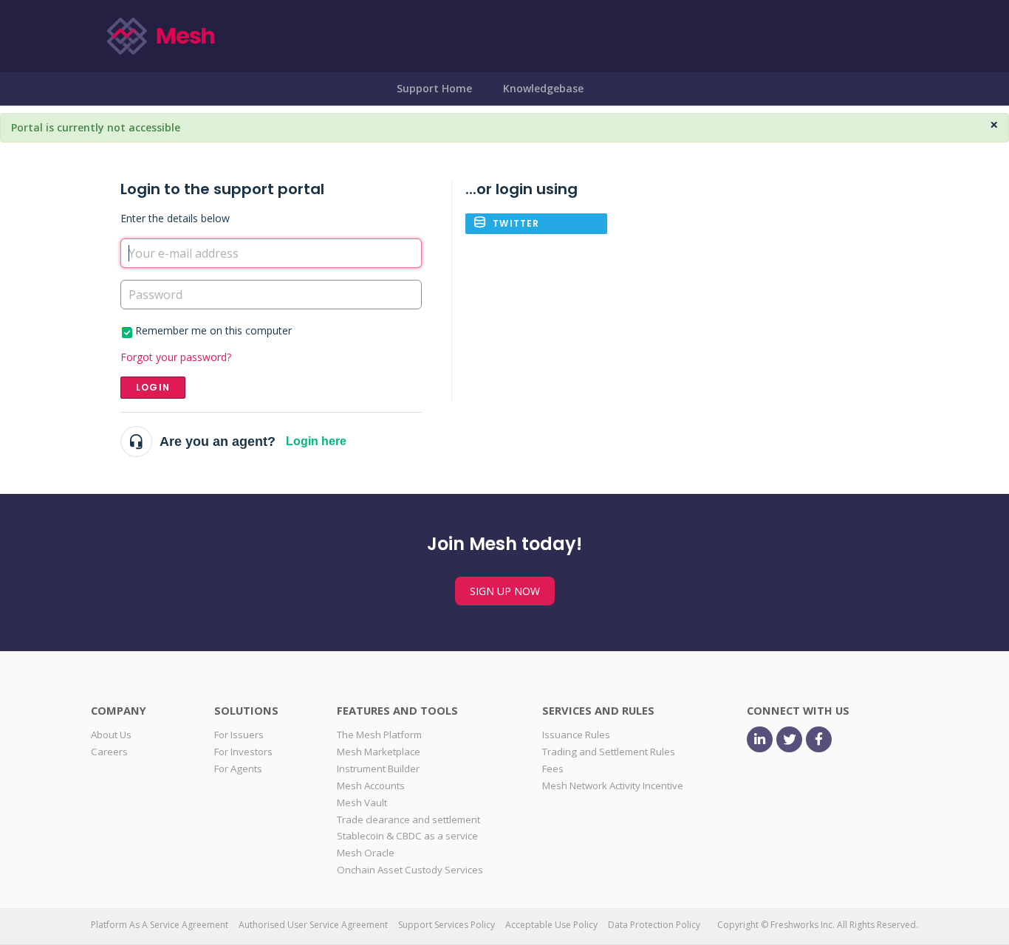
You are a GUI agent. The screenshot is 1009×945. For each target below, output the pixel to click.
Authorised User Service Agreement (313, 924)
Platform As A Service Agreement (159, 924)
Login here (316, 441)
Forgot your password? (175, 357)
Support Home (434, 88)
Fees (553, 768)
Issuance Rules (576, 734)
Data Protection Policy (654, 924)
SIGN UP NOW (505, 591)
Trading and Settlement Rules (608, 751)
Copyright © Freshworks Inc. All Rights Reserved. (817, 924)
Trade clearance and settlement (408, 819)
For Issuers (239, 734)
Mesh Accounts (371, 785)
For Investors (243, 751)
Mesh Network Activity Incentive (612, 785)
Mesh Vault (362, 802)
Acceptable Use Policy (551, 924)
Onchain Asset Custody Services (410, 869)
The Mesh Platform (379, 734)
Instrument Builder (378, 768)
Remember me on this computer (213, 330)
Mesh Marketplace (378, 751)
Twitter (516, 223)
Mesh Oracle (365, 852)
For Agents (238, 768)
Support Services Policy (446, 924)
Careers (109, 751)
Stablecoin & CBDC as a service (407, 835)
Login (153, 387)
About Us (111, 734)
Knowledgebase (543, 88)
